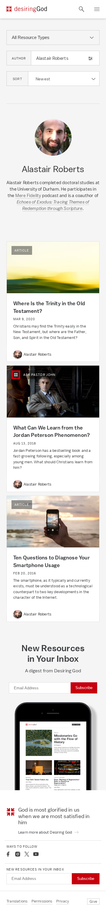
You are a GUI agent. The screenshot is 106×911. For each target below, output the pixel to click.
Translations (16, 901)
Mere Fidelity (28, 195)
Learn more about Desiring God (45, 832)
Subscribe (83, 688)
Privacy (62, 901)
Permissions (42, 901)
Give (93, 901)
